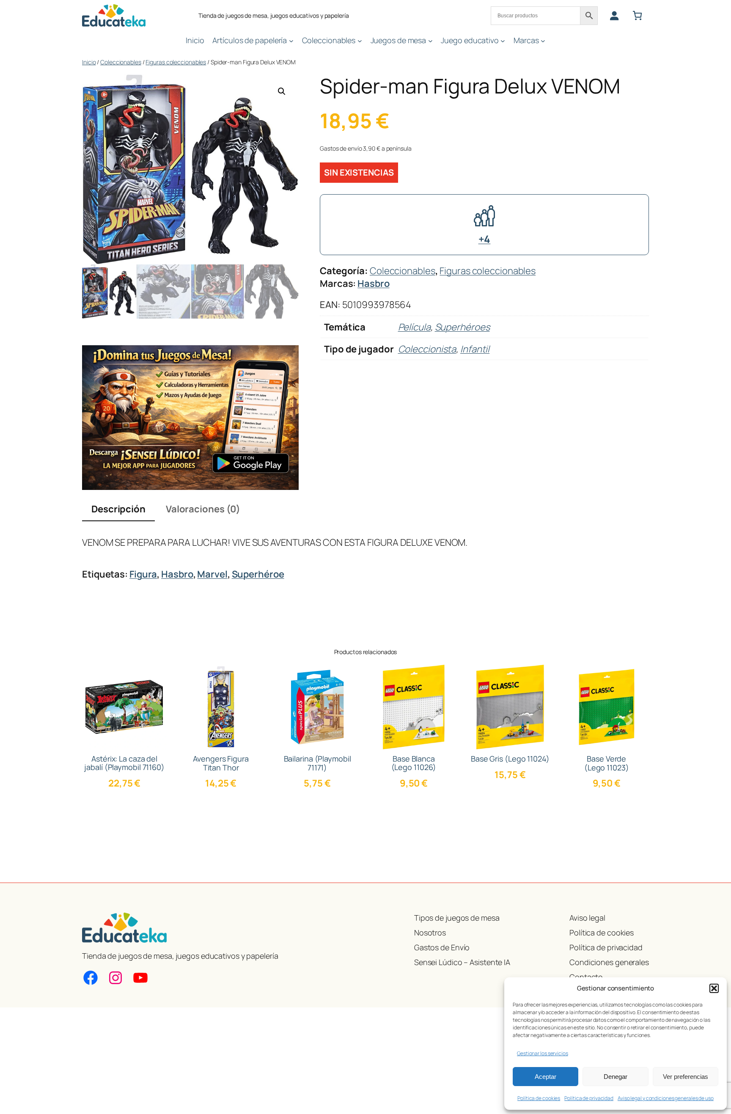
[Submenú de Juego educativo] (502, 40)
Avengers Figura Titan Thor (221, 763)
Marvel (212, 574)
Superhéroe (258, 574)
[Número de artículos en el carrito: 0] (637, 15)
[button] (714, 988)
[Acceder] (614, 15)
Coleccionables (120, 62)
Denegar (615, 1076)
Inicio (89, 62)
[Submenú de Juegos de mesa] (430, 40)
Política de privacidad (588, 1098)
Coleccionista (427, 349)
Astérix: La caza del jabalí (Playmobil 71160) (124, 763)
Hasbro (373, 283)
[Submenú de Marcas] (543, 40)
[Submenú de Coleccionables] (359, 40)
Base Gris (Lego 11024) (510, 758)
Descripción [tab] (118, 509)
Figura (143, 574)
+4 (484, 239)
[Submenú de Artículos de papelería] (291, 40)
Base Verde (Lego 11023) (606, 763)
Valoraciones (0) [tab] (203, 509)
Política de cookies (538, 1098)
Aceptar (545, 1076)
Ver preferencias (685, 1076)
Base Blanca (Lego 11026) (414, 763)
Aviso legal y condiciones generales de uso (666, 1098)
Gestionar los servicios (542, 1053)
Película (414, 327)
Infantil (474, 349)
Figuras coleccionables (176, 62)
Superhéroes (462, 327)
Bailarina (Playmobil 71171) (317, 763)
